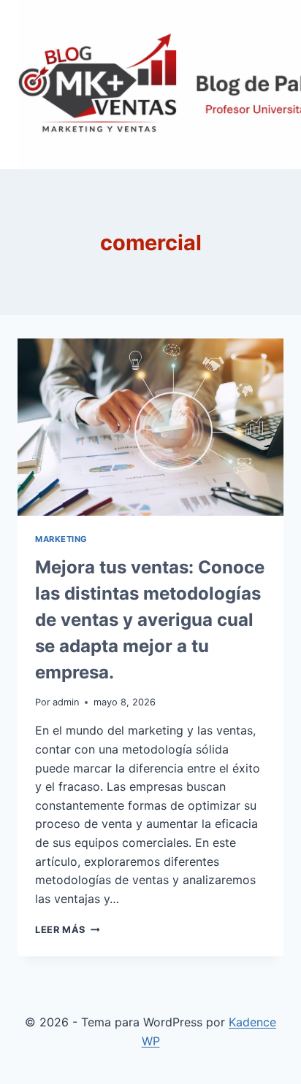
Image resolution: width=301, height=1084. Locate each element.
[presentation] (150, 427)
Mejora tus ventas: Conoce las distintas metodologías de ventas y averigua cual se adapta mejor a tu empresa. (149, 620)
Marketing (61, 539)
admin (66, 702)
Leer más (67, 929)
